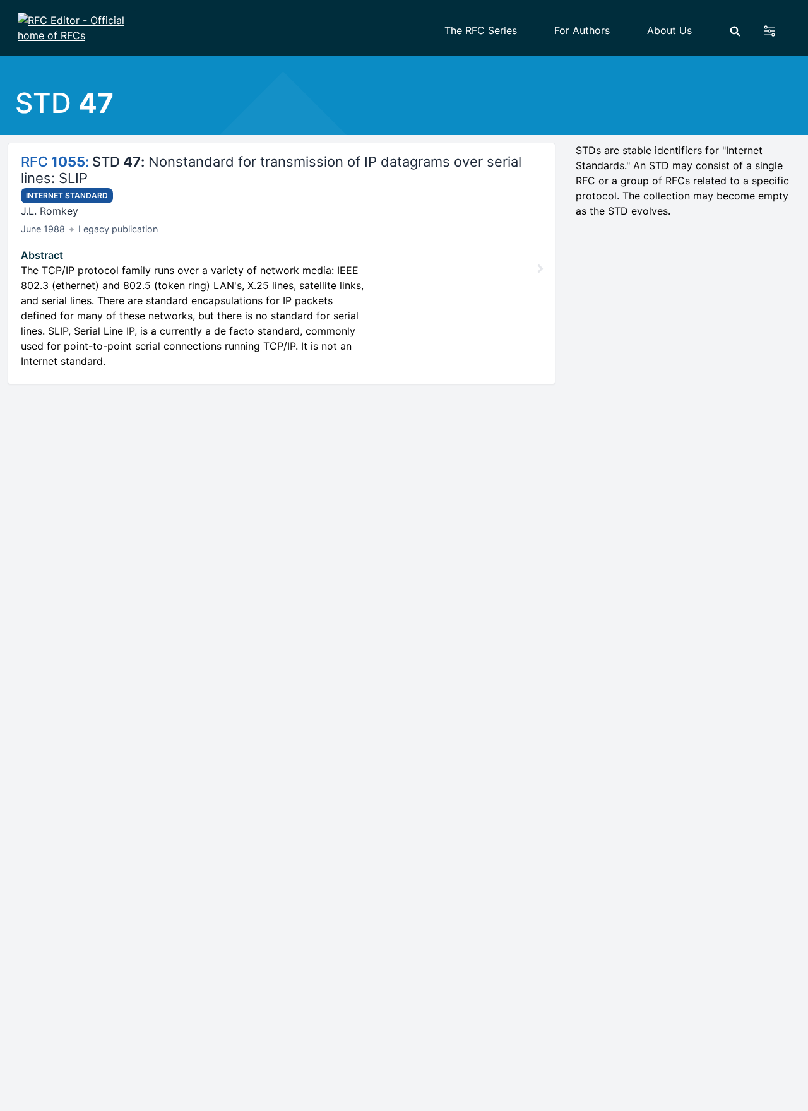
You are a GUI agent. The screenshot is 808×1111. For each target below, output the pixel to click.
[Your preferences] (776, 31)
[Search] (735, 31)
